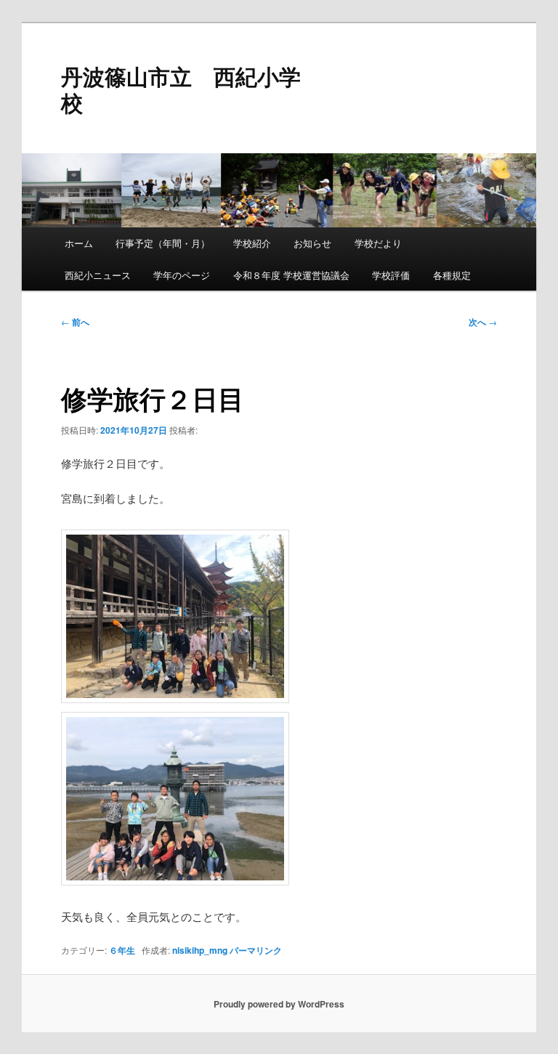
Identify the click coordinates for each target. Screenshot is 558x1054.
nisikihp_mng (199, 950)
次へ (483, 321)
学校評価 (391, 275)
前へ (75, 321)
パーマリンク (256, 950)
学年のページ (181, 275)
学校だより (378, 243)
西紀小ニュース (98, 275)
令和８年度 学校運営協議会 (291, 275)
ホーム (79, 243)
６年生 (122, 950)
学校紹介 (252, 243)
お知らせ (312, 243)
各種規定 (452, 275)
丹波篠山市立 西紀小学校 (181, 89)
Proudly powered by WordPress (279, 1003)
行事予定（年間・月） (163, 243)
